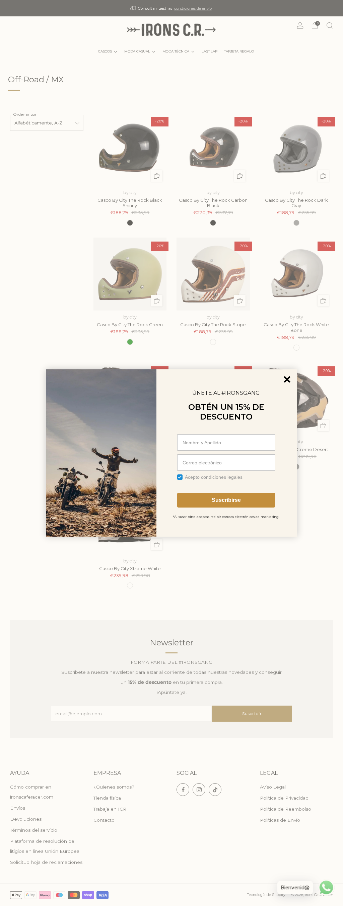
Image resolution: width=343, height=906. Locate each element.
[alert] (171, 453)
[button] (287, 379)
